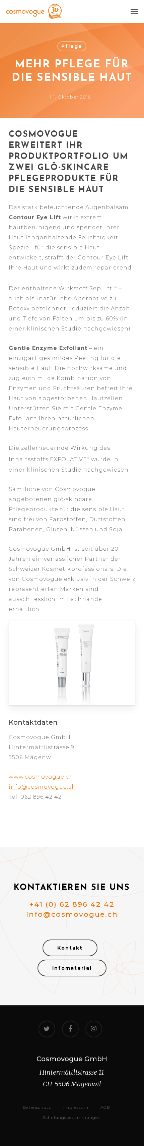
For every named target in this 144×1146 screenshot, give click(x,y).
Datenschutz (37, 1107)
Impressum (75, 1107)
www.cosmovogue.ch (41, 777)
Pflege (71, 46)
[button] (134, 11)
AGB (105, 1107)
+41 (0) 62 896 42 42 (72, 904)
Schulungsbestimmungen (72, 1117)
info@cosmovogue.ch (42, 787)
